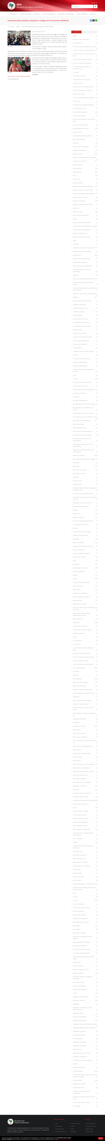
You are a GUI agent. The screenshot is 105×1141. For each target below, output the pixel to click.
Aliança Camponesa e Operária (83, 186)
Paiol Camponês (82, 14)
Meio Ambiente (77, 678)
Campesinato (77, 255)
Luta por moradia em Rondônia (83, 664)
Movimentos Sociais (79, 726)
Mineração (76, 696)
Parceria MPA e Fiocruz (80, 862)
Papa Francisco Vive (79, 858)
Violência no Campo (79, 1084)
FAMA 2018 (76, 539)
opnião (75, 842)
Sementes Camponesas (80, 996)
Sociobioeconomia (79, 1035)
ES (96, 3)
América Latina (77, 211)
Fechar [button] (100, 1138)
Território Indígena (79, 1042)
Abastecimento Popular (80, 128)
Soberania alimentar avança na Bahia (85, 1024)
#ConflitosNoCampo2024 (81, 39)
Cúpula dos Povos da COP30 (82, 382)
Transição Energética (80, 1056)
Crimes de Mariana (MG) (80, 366)
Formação (76, 564)
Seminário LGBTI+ (78, 1013)
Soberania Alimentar (79, 1020)
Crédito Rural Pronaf (80, 362)
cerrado (76, 297)
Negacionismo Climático (81, 804)
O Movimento (13, 14)
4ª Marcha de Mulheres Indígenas (83, 105)
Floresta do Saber (79, 557)
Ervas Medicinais (78, 517)
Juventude (76, 622)
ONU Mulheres (77, 838)
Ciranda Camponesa (79, 304)
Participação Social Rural (81, 866)
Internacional (77, 600)
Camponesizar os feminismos (82, 266)
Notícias (37, 14)
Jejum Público (77, 619)
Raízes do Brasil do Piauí (81, 969)
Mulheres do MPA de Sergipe (82, 793)
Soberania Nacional (79, 1031)
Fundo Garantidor (79, 571)
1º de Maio (76, 72)
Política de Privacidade (64, 1139)
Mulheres (76, 789)
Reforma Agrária (78, 973)
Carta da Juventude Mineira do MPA (84, 278)
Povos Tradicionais (79, 914)
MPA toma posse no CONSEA (82, 782)
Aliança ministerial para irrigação (84, 193)
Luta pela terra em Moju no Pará (83, 657)
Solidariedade (77, 1038)
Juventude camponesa (80, 626)
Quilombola (77, 962)
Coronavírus (77, 347)
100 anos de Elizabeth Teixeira (82, 59)
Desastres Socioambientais (82, 420)
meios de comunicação (80, 682)
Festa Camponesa (78, 549)
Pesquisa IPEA (77, 873)
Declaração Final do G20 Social (83, 413)
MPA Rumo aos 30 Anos (80, 775)
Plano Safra (77, 880)
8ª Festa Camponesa (79, 115)
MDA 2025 (75, 675)
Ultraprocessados (79, 1067)
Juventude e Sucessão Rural (82, 629)
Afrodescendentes (79, 139)
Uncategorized (78, 1071)
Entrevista (76, 513)
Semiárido (76, 1004)
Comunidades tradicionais (81, 326)
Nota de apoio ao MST (80, 815)
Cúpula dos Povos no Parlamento (84, 389)
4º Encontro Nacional (80, 112)
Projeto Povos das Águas (81, 949)
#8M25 (75, 35)
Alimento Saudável (79, 201)
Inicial (12, 26)
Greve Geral (77, 589)
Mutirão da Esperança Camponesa (84, 800)
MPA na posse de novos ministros (84, 764)
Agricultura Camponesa (81, 146)
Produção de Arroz (79, 933)
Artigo (75, 219)
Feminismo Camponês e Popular (83, 546)
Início (56, 1123)
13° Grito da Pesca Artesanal (82, 63)
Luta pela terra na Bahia (81, 660)
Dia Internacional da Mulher (82, 435)
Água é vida (76, 179)
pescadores (77, 869)
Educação (76, 466)
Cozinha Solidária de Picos (82, 358)
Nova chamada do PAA (80, 825)
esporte (75, 528)
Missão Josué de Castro (81, 704)
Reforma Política (78, 982)
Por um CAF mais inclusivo (81, 907)
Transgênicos (77, 1049)
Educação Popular (79, 473)
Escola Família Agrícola (81, 524)
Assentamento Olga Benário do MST (84, 226)
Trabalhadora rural (79, 1045)
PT (94, 3)
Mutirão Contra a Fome (80, 796)
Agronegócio (77, 168)
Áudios (72, 1129)
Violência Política (79, 1087)
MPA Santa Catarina (79, 778)
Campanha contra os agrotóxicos (84, 247)
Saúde (75, 993)
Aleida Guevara (78, 182)
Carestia (75, 275)
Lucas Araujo (77, 640)
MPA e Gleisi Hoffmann (80, 737)
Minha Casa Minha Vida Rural (82, 700)
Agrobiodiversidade (79, 150)
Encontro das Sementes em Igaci (83, 493)
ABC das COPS (77, 132)
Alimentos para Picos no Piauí (82, 204)
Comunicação (77, 315)
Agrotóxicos (77, 172)
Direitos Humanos (79, 455)
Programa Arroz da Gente (81, 942)
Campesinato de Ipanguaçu (81, 258)
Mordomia (76, 722)
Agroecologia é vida (79, 161)
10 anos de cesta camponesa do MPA (84, 46)
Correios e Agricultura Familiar (83, 351)
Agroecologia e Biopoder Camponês (85, 157)
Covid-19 (75, 355)
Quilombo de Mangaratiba (81, 953)
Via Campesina (77, 1080)
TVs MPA (75, 1064)
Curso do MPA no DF (79, 393)
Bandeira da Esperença (61, 1131)
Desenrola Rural (78, 424)
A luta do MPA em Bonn (80, 125)
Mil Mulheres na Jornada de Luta (83, 693)
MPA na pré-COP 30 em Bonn (81, 768)
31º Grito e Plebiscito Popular (82, 90)
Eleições (75, 477)
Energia (75, 510)
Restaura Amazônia (79, 986)
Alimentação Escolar (80, 197)
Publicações (73, 1131)
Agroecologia (77, 154)
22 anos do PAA (78, 83)
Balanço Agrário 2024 (80, 233)
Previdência (77, 925)
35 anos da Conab (78, 94)
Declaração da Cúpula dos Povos (84, 404)
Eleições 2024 (77, 484)
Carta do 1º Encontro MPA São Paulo (85, 293)
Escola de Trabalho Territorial (83, 521)
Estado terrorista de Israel (82, 531)
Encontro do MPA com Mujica (82, 502)
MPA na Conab (77, 757)
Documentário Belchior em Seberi (84, 459)
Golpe (75, 578)
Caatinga (76, 244)
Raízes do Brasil (78, 965)
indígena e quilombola (80, 593)
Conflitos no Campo (79, 333)
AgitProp (76, 143)
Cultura (75, 378)
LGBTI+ (75, 637)
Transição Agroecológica (81, 1053)
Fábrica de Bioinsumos (80, 535)
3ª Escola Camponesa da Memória (84, 97)
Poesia (75, 896)
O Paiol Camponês (75, 1123)
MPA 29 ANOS (77, 729)
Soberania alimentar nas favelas (83, 1027)
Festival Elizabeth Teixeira (81, 553)
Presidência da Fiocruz (80, 922)
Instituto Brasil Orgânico (81, 596)
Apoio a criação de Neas (81, 215)
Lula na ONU (77, 644)
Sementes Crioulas (79, 1000)
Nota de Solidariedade (80, 822)
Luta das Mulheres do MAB (81, 653)
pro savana (76, 929)
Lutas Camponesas (79, 668)
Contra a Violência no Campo (82, 337)
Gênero (75, 575)
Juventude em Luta (79, 633)
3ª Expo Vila (76, 101)
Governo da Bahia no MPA (81, 582)
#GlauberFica (77, 43)
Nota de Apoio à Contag (80, 811)
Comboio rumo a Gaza (80, 308)
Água (74, 175)
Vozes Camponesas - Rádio (81, 1102)
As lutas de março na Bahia (82, 222)
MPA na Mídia (77, 760)
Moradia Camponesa (79, 719)
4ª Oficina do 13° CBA (79, 108)
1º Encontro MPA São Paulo (81, 79)
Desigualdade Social (80, 427)
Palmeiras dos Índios (80, 855)
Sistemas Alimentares (80, 1016)
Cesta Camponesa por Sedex (82, 300)
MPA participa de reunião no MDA (83, 771)
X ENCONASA (76, 1106)
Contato (93, 14)
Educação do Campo (79, 470)
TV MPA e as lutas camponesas (82, 1060)
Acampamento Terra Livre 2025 (82, 135)
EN (92, 3)
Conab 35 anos (77, 329)
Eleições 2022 (77, 480)
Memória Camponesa (79, 686)
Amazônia (76, 208)
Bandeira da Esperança (66, 14)
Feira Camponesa (78, 542)
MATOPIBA (76, 671)
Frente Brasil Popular (80, 568)
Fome (74, 560)
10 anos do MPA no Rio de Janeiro (83, 50)
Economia (76, 462)
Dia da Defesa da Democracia (82, 431)
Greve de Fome (77, 586)
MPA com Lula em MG (79, 733)
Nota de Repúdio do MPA (81, 818)
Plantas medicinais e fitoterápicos (84, 884)
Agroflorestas (78, 164)
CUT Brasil (76, 396)
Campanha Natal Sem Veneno (82, 251)
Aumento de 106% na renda (81, 229)
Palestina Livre (77, 851)
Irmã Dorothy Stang (79, 604)
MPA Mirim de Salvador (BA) (81, 753)
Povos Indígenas (78, 911)
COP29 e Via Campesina (80, 344)
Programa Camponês (80, 945)
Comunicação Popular (80, 319)
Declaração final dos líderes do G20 (85, 417)
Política (75, 900)
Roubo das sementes (79, 989)
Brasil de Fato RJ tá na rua (81, 237)
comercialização (78, 311)
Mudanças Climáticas (80, 786)
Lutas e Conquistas (48, 14)
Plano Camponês (25, 14)
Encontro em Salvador (80, 506)
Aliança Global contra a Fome (83, 190)
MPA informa (77, 749)
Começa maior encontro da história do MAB (19, 76)
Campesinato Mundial (80, 262)
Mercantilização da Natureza (82, 689)
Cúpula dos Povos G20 (80, 386)
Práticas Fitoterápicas (80, 918)
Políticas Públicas (79, 904)
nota (74, 807)
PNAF (74, 893)
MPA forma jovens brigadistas (83, 746)
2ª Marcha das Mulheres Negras (83, 86)
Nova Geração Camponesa (81, 829)
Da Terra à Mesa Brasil (80, 400)
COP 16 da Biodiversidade (81, 340)
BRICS (74, 240)
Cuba (74, 375)
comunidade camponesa (81, 322)
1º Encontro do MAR (79, 76)
